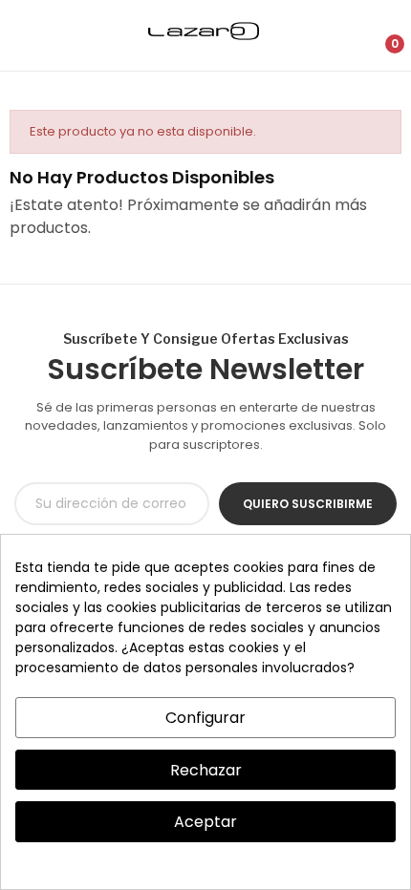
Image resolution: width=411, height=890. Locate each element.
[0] (379, 35)
